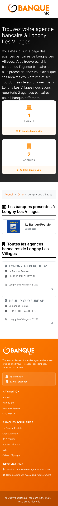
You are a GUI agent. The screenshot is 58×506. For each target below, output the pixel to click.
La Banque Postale (12, 428)
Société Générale (11, 444)
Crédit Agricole (10, 433)
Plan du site (8, 402)
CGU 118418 (8, 413)
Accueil (9, 194)
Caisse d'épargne (11, 455)
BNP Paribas (8, 439)
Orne (21, 194)
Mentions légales (11, 408)
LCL (4, 450)
